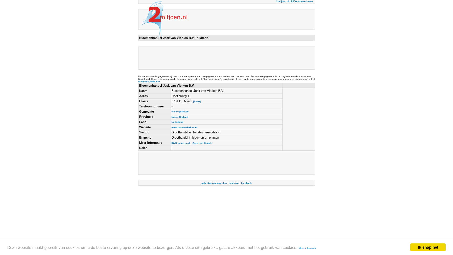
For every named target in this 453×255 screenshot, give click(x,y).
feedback (246, 183)
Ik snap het (428, 247)
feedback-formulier (149, 81)
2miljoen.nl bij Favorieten (291, 1)
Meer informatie (308, 248)
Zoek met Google (202, 143)
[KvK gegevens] (181, 143)
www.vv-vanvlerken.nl (184, 127)
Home (309, 1)
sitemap (234, 183)
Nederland (177, 122)
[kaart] (197, 101)
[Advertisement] (225, 58)
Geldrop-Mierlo (180, 111)
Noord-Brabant (180, 117)
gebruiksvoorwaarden (214, 183)
